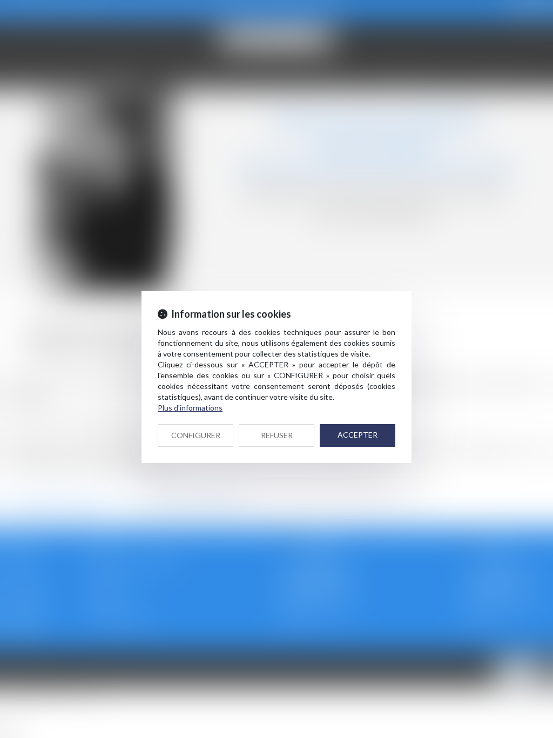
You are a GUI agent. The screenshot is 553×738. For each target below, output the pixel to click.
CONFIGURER (195, 435)
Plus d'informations (190, 407)
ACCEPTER (357, 434)
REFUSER (277, 435)
